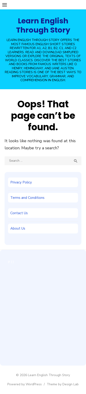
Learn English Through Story (43, 25)
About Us (17, 228)
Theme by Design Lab (63, 384)
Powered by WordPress (24, 384)
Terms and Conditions (27, 197)
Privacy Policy (21, 182)
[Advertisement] (43, 312)
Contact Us (19, 213)
